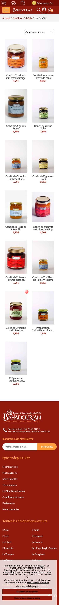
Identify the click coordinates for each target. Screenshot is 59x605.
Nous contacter (10, 509)
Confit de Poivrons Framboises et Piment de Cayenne (16, 278)
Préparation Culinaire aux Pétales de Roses (16, 379)
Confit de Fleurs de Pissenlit (15, 228)
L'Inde (5, 535)
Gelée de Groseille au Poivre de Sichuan (16, 329)
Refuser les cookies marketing (27, 598)
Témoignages (9, 484)
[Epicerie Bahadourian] (22, 10)
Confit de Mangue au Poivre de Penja (43, 228)
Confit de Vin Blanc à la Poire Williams (43, 278)
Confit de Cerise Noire (43, 127)
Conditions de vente (13, 497)
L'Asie (5, 529)
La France (37, 541)
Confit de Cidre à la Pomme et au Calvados (16, 177)
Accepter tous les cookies (27, 591)
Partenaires (8, 503)
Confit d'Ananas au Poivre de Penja (43, 77)
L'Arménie (7, 548)
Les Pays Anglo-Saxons (44, 548)
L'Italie (35, 529)
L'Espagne (37, 535)
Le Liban (6, 541)
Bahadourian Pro (45, 3)
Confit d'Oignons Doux (16, 127)
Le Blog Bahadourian (13, 490)
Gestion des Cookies (38, 582)
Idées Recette (9, 478)
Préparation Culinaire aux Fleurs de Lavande (43, 329)
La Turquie (8, 554)
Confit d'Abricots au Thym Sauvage (16, 77)
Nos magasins (9, 472)
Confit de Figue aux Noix (43, 177)
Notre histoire (10, 466)
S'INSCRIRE (47, 446)
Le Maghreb (38, 554)
